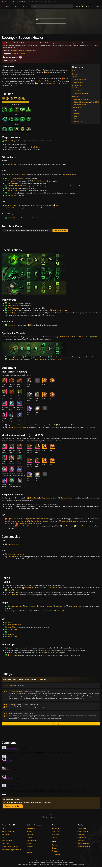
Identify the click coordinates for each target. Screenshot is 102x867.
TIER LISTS (25, 6)
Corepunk (80, 834)
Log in (5, 685)
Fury (38, 83)
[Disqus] (51, 770)
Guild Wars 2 (81, 838)
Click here (93, 45)
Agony (66, 78)
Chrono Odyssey (82, 831)
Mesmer (29, 838)
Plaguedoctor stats (48, 498)
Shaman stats (65, 498)
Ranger (29, 844)
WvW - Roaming (7, 841)
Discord (54, 848)
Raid (3, 838)
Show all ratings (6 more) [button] (51, 724)
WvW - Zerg (5, 844)
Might (48, 72)
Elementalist (31, 828)
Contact (54, 845)
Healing (27, 51)
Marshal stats (33, 498)
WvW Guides (56, 834)
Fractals (22, 54)
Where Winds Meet (83, 847)
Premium (55, 851)
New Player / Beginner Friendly (11, 850)
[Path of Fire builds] (20, 57)
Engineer (29, 831)
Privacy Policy (56, 854)
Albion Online (81, 828)
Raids (15, 54)
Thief (28, 850)
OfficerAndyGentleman (16, 691)
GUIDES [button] (16, 6)
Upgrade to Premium (12, 806)
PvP (3, 828)
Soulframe (80, 841)
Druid (15, 86)
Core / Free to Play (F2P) (10, 847)
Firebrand (52, 83)
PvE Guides (55, 828)
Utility (34, 51)
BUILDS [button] (8, 6)
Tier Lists (55, 838)
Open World (5, 834)
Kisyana (11, 705)
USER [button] (97, 6)
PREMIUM (77, 6)
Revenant (30, 847)
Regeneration (29, 587)
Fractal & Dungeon (8, 831)
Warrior (29, 853)
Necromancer (31, 841)
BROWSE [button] (89, 6)
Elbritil (10, 714)
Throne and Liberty (83, 844)
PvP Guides (56, 831)
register (11, 685)
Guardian (30, 834)
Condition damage (18, 51)
